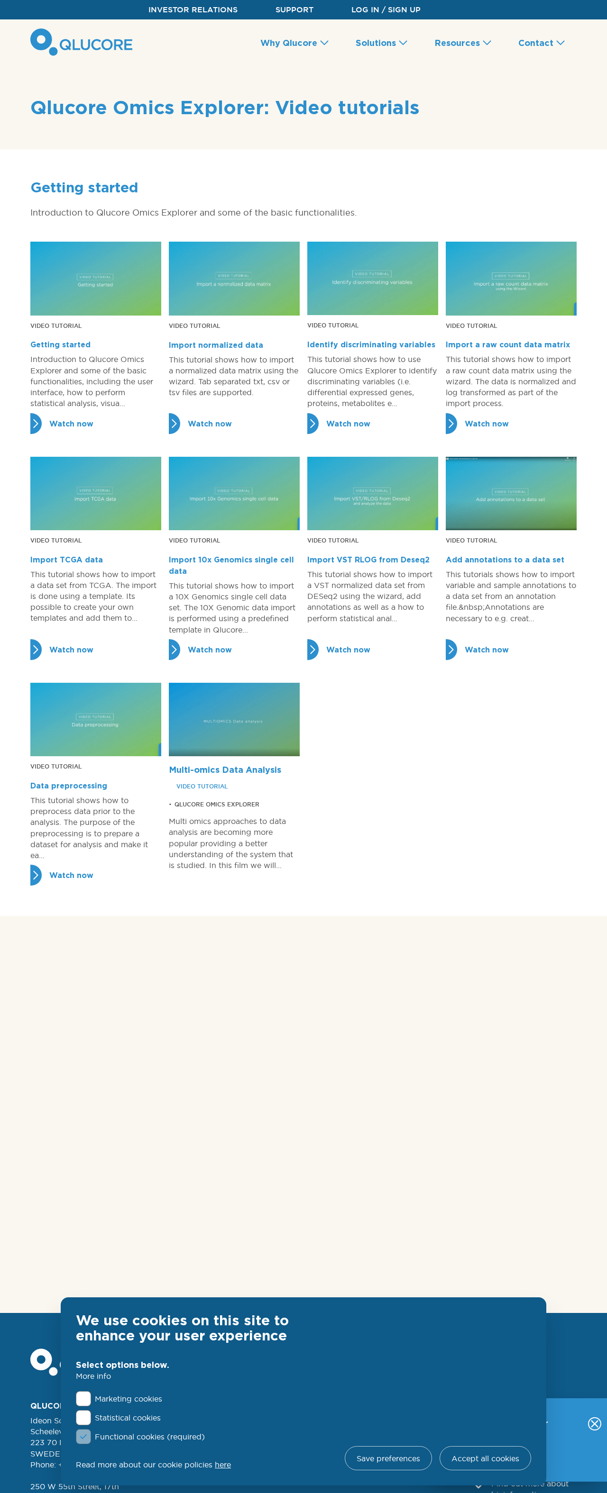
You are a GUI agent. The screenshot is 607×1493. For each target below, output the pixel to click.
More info (93, 1376)
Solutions (377, 42)
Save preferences (388, 1458)
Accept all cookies (485, 1458)
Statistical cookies (128, 1417)
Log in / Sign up (386, 10)
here (223, 1464)
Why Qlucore (290, 42)
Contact (537, 42)
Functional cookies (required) (150, 1436)
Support (294, 10)
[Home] (83, 42)
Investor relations (193, 10)
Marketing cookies (128, 1398)
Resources (458, 42)
